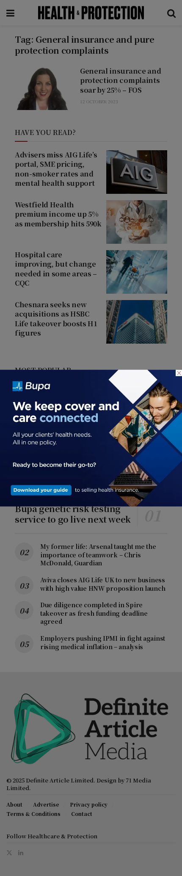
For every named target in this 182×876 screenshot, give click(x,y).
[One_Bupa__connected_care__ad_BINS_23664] (91, 437)
